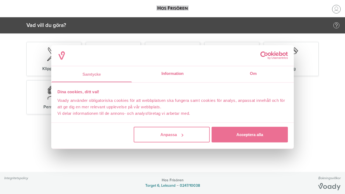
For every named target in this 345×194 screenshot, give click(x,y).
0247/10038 (190, 185)
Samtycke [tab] (91, 74)
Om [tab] (253, 73)
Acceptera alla (249, 134)
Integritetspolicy (16, 178)
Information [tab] (172, 73)
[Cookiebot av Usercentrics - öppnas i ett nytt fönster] (264, 55)
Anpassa (168, 134)
